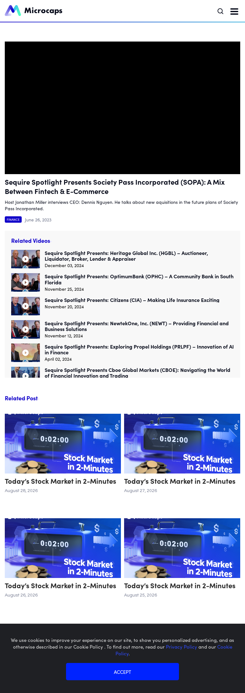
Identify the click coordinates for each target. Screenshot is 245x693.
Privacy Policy (182, 646)
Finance (13, 219)
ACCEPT (122, 671)
